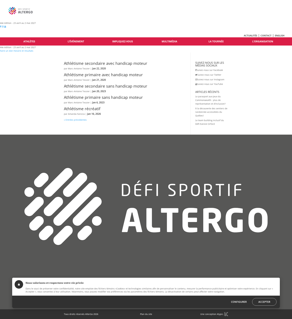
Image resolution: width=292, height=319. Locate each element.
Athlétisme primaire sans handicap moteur (103, 97)
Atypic (220, 314)
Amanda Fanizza (76, 113)
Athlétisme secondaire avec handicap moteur (105, 63)
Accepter (264, 302)
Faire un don (6, 50)
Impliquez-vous (122, 41)
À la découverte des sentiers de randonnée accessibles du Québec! (211, 112)
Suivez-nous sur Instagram (210, 79)
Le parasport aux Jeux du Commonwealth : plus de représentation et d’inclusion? (210, 100)
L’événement (76, 41)
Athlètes (29, 41)
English (279, 35)
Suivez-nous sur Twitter (209, 74)
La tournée (216, 41)
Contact (266, 35)
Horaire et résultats (23, 50)
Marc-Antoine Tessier (79, 68)
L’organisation (262, 41)
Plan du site (146, 314)
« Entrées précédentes (75, 119)
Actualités (250, 35)
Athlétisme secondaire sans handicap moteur (105, 86)
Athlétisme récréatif (82, 108)
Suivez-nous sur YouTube (210, 84)
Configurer (239, 302)
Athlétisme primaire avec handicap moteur (103, 74)
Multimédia (169, 41)
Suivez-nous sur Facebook (209, 70)
